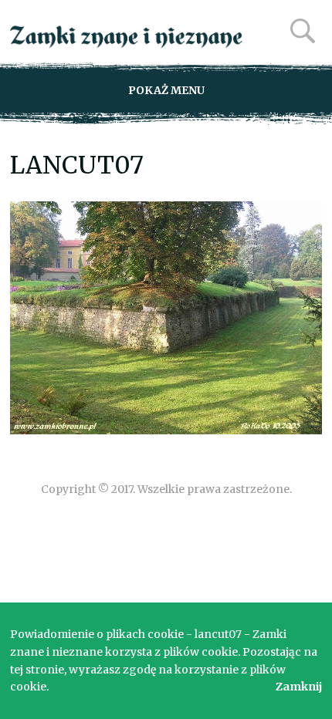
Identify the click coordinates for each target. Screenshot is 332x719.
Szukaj (302, 31)
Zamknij (299, 687)
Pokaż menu (166, 90)
